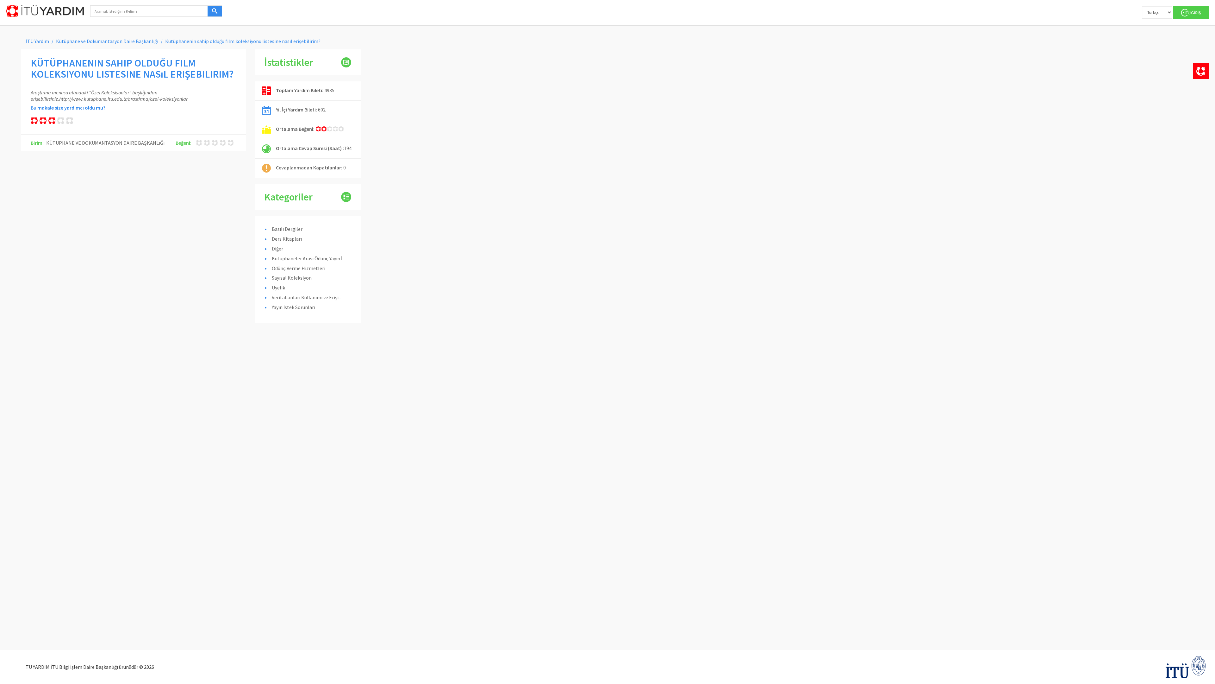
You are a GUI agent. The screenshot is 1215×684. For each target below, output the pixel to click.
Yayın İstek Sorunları (293, 307)
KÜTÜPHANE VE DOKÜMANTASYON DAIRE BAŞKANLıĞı (105, 143)
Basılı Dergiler (287, 229)
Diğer (277, 248)
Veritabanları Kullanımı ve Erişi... (306, 297)
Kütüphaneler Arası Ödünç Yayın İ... (308, 258)
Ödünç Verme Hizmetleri (298, 268)
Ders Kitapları (287, 239)
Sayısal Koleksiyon (292, 278)
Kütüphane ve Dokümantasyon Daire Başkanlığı (107, 41)
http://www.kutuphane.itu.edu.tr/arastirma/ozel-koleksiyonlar (123, 99)
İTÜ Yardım (37, 41)
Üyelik (278, 287)
